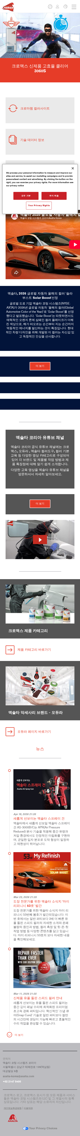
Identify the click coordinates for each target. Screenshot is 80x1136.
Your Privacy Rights (39, 205)
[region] (40, 189)
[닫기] (73, 168)
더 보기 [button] (40, 366)
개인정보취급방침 (13, 1108)
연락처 (7, 1058)
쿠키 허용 (54, 195)
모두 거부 (26, 195)
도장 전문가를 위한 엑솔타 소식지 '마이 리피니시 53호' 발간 (41, 904)
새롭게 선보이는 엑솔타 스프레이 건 (39, 818)
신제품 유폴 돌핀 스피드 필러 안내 (37, 998)
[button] (50, 7)
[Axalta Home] (8, 8)
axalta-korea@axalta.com (18, 1076)
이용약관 (28, 1108)
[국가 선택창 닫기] (65, 7)
